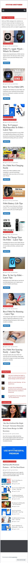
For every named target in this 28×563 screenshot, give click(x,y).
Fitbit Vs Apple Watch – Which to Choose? (13, 50)
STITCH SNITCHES (14, 5)
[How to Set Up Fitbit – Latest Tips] (14, 263)
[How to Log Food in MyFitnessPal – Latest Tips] (6, 512)
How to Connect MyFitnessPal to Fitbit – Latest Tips (13, 127)
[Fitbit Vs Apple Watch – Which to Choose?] (14, 36)
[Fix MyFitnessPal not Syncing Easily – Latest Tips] (6, 519)
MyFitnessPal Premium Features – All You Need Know (13, 465)
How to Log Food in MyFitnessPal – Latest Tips (17, 511)
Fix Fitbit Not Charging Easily (13, 166)
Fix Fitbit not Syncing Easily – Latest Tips (12, 350)
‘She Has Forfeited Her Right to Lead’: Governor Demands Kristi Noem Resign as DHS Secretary (16, 377)
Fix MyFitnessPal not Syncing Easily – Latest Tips (18, 518)
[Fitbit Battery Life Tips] (14, 191)
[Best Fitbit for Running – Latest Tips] (14, 299)
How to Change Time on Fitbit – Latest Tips (13, 238)
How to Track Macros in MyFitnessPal (17, 481)
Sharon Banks (16, 433)
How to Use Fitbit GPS (13, 86)
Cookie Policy (14, 557)
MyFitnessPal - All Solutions (10, 119)
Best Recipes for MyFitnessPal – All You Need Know (18, 503)
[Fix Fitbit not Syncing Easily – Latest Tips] (14, 337)
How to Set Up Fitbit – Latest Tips (13, 276)
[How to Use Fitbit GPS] (14, 74)
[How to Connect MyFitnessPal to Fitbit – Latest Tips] (14, 110)
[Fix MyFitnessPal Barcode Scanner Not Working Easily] (6, 497)
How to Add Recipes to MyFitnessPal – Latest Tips (17, 526)
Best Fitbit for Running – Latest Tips (13, 312)
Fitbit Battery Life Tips (13, 203)
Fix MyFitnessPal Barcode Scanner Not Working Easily (18, 496)
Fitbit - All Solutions (8, 43)
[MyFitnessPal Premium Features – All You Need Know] (14, 452)
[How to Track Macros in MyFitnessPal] (6, 482)
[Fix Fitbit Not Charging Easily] (14, 153)
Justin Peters (15, 46)
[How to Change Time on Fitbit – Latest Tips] (14, 225)
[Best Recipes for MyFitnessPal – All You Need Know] (6, 504)
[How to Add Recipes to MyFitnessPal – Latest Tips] (6, 527)
